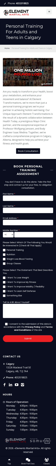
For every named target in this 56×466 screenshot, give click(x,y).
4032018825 (22, 3)
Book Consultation (28, 151)
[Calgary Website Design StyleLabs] (40, 440)
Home (7, 48)
